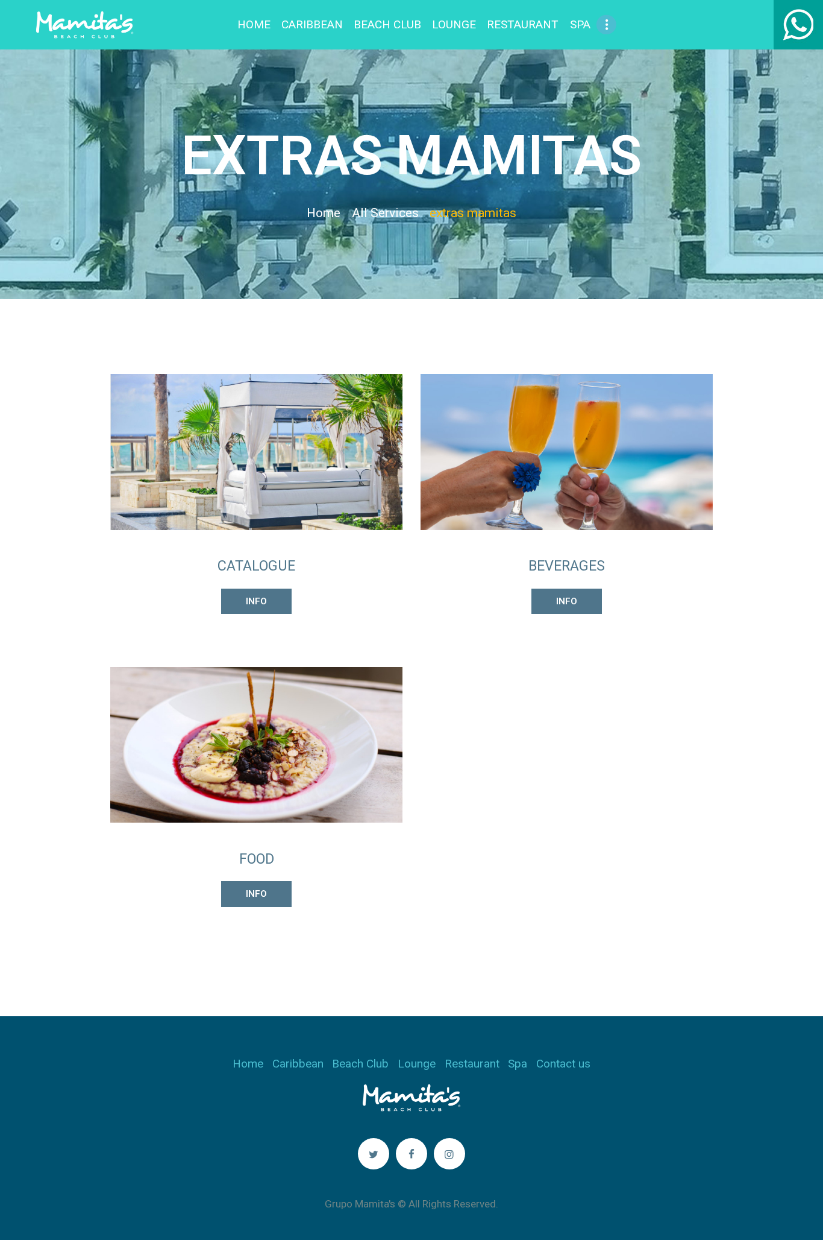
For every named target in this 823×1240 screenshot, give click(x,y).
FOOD (256, 858)
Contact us (563, 1064)
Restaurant (472, 1064)
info (256, 601)
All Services (385, 213)
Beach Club (360, 1064)
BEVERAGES (566, 565)
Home (323, 213)
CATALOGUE (256, 565)
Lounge (417, 1064)
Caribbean (298, 1064)
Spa (517, 1064)
